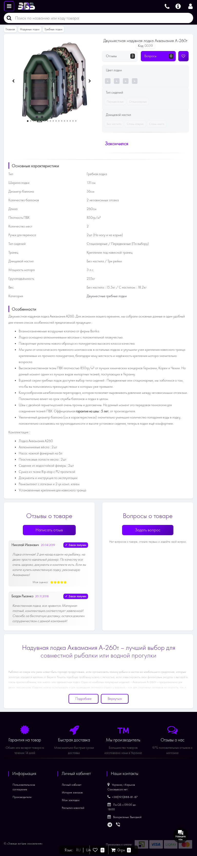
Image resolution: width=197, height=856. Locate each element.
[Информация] (178, 5)
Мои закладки (71, 800)
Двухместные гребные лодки (107, 296)
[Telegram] (110, 825)
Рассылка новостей (73, 808)
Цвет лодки (114, 70)
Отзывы (120, 56)
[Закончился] (109, 81)
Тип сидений (114, 92)
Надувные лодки (30, 29)
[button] (27, 121)
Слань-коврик (135, 124)
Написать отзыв (49, 529)
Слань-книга (156, 124)
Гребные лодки (53, 29)
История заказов (72, 792)
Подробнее (83, 698)
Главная (10, 29)
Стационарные (138, 101)
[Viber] (118, 825)
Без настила (114, 124)
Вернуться (115, 698)
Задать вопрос (148, 529)
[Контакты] (167, 5)
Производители (22, 797)
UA (88, 850)
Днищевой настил (118, 115)
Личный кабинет (71, 785)
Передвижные (115, 101)
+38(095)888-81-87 (125, 797)
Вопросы (158, 56)
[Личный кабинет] (190, 5)
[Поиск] (8, 18)
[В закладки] (183, 56)
